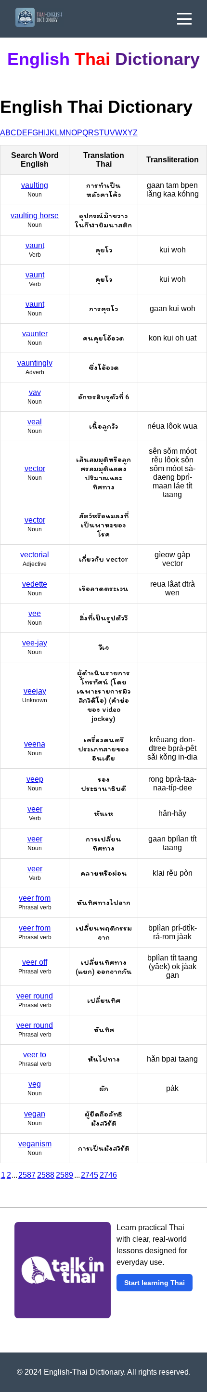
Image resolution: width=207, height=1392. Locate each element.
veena (34, 744)
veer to (34, 1055)
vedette (34, 584)
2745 (89, 1175)
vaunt (35, 245)
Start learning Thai (154, 1283)
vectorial (34, 555)
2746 (108, 1175)
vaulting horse (35, 215)
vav (35, 392)
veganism (35, 1144)
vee (34, 613)
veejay (35, 691)
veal (34, 422)
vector (35, 468)
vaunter (35, 333)
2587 (27, 1175)
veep (34, 779)
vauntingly (34, 363)
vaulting (34, 185)
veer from (35, 898)
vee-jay (34, 643)
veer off (34, 962)
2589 (64, 1175)
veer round (34, 996)
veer (34, 809)
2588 (45, 1175)
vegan (34, 1114)
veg (34, 1084)
